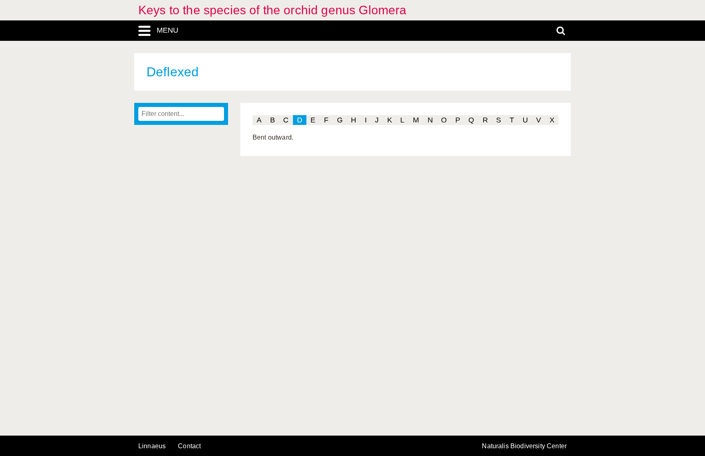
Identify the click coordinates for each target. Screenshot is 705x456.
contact (189, 446)
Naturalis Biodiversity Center (524, 446)
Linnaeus (152, 446)
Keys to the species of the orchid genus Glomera (272, 10)
